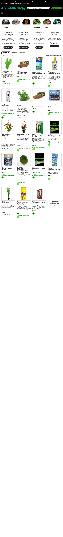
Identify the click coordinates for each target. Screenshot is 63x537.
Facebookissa (54, 40)
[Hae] (49, 8)
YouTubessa (58, 42)
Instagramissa (51, 42)
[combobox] (38, 8)
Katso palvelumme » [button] (23, 47)
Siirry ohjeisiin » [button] (39, 47)
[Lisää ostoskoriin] (18, 81)
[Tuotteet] (2, 13)
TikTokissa (54, 43)
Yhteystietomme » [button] (8, 47)
